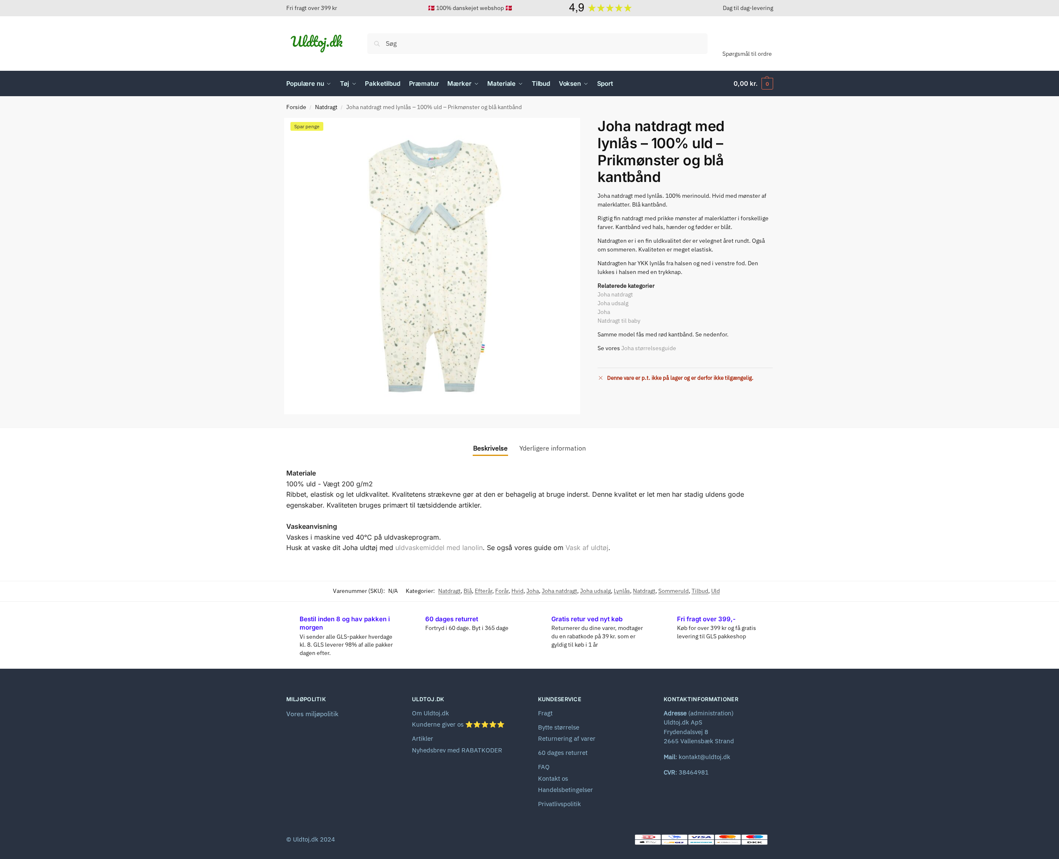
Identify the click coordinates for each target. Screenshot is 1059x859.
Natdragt (326, 107)
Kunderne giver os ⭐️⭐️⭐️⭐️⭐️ (458, 724)
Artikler (422, 738)
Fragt (545, 713)
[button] (753, 83)
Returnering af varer (566, 738)
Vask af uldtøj (586, 547)
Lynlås (622, 591)
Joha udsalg (613, 303)
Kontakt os (553, 778)
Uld (715, 591)
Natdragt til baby (619, 320)
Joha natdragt (615, 294)
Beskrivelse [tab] (490, 448)
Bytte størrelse (558, 727)
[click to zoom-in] (432, 266)
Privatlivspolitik (559, 804)
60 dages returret (563, 753)
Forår (501, 591)
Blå (468, 591)
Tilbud (700, 591)
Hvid (517, 591)
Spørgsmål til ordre (747, 53)
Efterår (483, 591)
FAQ (544, 767)
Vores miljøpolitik (312, 714)
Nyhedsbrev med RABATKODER (457, 750)
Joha (604, 312)
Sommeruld (673, 591)
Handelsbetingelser (565, 790)
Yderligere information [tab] (552, 448)
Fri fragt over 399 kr (311, 8)
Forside (296, 107)
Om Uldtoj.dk (430, 713)
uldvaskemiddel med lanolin (439, 547)
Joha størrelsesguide (648, 348)
